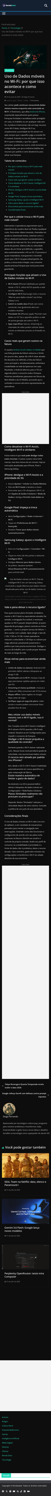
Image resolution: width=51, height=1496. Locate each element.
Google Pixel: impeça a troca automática (25, 196)
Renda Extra (7, 1455)
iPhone (19, 100)
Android (33, 111)
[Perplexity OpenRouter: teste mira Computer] (25, 1246)
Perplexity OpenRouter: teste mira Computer (24, 1275)
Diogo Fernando (28, 97)
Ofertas (5, 1451)
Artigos (5, 1421)
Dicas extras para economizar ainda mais (25, 206)
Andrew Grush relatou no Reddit (27, 349)
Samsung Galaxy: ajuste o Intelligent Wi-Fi (26, 199)
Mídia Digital (7, 1442)
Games (5, 1434)
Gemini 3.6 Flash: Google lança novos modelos (21, 1229)
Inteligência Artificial (10, 1438)
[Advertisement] (25, 418)
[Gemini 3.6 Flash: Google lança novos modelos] (25, 1200)
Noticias (5, 1447)
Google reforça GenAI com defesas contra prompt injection (24, 1095)
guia (14, 100)
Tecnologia (9, 70)
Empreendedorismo (10, 1430)
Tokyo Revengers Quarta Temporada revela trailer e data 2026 (24, 1086)
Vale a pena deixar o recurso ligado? (23, 203)
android (9, 100)
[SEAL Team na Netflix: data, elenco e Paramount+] (25, 1155)
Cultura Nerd (7, 1425)
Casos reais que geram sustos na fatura (24, 180)
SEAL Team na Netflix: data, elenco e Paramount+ (25, 1183)
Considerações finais (17, 209)
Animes (5, 1417)
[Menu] (4, 13)
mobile (26, 100)
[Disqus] (25, 1321)
